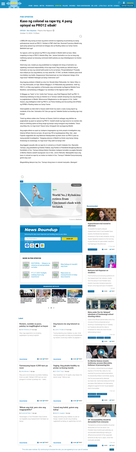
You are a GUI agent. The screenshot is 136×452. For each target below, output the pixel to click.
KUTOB (110, 6)
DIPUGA (23, 31)
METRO (42, 6)
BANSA (36, 6)
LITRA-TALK (103, 6)
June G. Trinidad (59, 329)
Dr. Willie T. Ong (59, 371)
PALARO (65, 6)
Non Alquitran (31, 31)
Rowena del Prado (26, 413)
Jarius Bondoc (25, 371)
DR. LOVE (94, 6)
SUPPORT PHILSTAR (127, 5)
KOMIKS (116, 6)
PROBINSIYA (50, 6)
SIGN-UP (69, 239)
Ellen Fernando (25, 329)
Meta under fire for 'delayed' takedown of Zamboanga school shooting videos (100, 314)
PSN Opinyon (26, 17)
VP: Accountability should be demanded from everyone (99, 421)
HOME (30, 6)
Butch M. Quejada (59, 413)
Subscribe (130, 3)
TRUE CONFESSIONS (83, 6)
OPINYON (58, 6)
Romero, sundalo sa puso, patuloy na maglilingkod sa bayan (33, 325)
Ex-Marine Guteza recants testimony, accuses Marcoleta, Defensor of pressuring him (100, 363)
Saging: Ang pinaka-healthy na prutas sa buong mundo (66, 366)
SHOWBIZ (72, 6)
